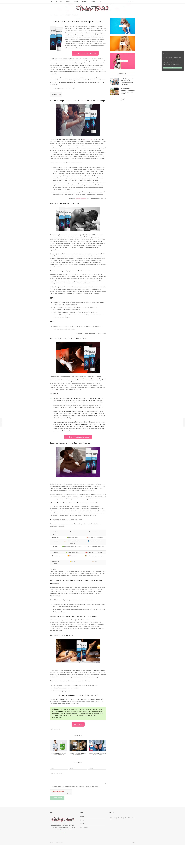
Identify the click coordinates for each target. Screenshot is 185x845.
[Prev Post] (1, 422)
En (114, 817)
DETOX (93, 1)
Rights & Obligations (84, 827)
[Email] (43, 42)
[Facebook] (43, 31)
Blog (100, 1)
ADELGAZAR (59, 1)
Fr (125, 817)
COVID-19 (82, 816)
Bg (129, 817)
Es (111, 817)
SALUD (76, 1)
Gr (111, 820)
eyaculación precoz (88, 139)
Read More (63, 832)
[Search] (129, 1)
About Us (82, 820)
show (59, 94)
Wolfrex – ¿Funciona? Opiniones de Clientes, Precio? (78, 753)
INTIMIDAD (84, 1)
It (118, 817)
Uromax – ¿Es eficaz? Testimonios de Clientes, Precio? (97, 753)
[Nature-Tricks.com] (92, 8)
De (121, 817)
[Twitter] (43, 35)
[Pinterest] (43, 38)
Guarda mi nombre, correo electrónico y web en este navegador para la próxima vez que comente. (76, 786)
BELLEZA (68, 1)
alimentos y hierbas (81, 198)
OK (173, 67)
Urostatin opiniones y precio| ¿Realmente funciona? (58, 753)
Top (134, 842)
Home (51, 1)
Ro (132, 817)
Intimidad (78, 18)
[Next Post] (184, 422)
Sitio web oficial (73, 556)
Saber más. (177, 64)
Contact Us (82, 823)
